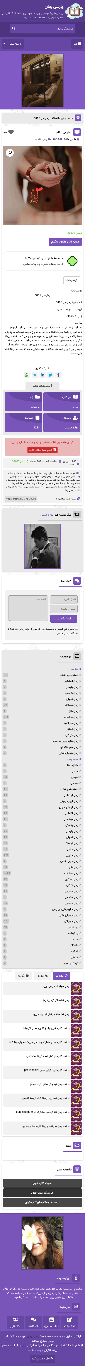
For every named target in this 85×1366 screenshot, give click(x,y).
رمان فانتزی (72, 729)
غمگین (74, 951)
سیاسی (74, 939)
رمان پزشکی (71, 825)
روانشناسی (72, 927)
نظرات (40, 976)
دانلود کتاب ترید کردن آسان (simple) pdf (47, 1070)
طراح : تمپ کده (40, 1358)
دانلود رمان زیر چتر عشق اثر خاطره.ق (50, 1084)
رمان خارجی (72, 855)
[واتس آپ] (27, 375)
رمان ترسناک (71, 705)
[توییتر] (50, 375)
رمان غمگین (71, 879)
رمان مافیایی (71, 891)
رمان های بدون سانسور (65, 741)
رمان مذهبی (71, 897)
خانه (70, 118)
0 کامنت (72, 465)
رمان (33, 483)
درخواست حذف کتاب (40, 450)
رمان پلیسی (72, 687)
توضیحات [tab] (71, 280)
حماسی (74, 783)
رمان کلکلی (72, 885)
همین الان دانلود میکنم (65, 241)
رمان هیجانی (71, 921)
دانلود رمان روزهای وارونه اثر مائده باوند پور (46, 1126)
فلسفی (74, 957)
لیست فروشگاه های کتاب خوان (42, 1202)
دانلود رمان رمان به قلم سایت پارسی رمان (55, 480)
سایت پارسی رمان (72, 490)
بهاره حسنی (47, 515)
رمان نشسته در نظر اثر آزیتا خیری (51, 1014)
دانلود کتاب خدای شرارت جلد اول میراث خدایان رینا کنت (39, 1042)
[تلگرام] (35, 375)
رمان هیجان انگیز (68, 753)
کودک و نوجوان (69, 963)
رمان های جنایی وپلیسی (65, 909)
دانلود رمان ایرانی (45, 473)
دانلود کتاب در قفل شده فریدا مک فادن (48, 1056)
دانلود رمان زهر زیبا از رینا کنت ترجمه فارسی (46, 1098)
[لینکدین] (42, 375)
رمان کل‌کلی (71, 735)
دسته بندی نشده (69, 789)
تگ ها (21, 976)
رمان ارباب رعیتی (69, 801)
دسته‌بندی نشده (69, 675)
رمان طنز (73, 711)
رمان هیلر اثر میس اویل (56, 986)
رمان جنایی (72, 849)
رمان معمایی (71, 903)
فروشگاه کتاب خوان (42, 1193)
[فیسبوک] (58, 375)
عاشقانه (74, 945)
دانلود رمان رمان (49, 476)
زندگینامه (73, 933)
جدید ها (60, 976)
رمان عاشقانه (59, 118)
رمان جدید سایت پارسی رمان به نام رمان (26, 487)
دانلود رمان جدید (28, 473)
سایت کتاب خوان (42, 1183)
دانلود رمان (59, 473)
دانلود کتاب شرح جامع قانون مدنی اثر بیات (46, 1028)
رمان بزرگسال (71, 819)
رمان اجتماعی (71, 681)
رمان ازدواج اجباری (68, 807)
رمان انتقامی (71, 813)
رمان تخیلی (72, 699)
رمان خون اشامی (69, 861)
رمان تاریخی (71, 693)
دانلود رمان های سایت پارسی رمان (52, 483)
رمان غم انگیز (71, 723)
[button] (10, 153)
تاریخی (74, 777)
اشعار (75, 771)
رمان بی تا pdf (63, 132)
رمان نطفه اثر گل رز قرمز (56, 1000)
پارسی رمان (33, 1336)
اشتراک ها (72, 765)
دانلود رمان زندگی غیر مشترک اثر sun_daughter (43, 1112)
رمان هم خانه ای (69, 747)
